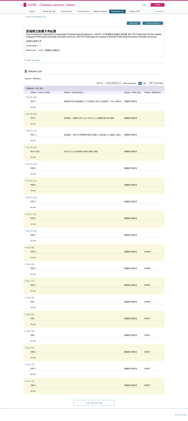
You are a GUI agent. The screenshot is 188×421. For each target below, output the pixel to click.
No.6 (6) (30, 297)
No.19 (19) (31, 97)
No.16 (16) (31, 147)
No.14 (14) (31, 164)
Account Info (66, 11)
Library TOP (134, 11)
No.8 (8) (30, 264)
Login (143, 5)
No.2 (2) (30, 364)
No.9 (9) (30, 247)
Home (32, 11)
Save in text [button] (134, 23)
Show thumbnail (144, 83)
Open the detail (33, 60)
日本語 (157, 5)
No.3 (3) (30, 348)
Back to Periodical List (36, 17)
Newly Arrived (49, 11)
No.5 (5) (30, 314)
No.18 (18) (31, 114)
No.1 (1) (30, 381)
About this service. (181, 415)
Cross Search (83, 11)
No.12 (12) (31, 197)
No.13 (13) (31, 181)
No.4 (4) (30, 331)
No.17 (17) (31, 130)
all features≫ (159, 11)
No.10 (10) (31, 231)
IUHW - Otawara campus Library (51, 5)
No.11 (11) (31, 214)
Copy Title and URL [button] (152, 23)
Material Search (100, 11)
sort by (100, 83)
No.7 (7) (30, 281)
